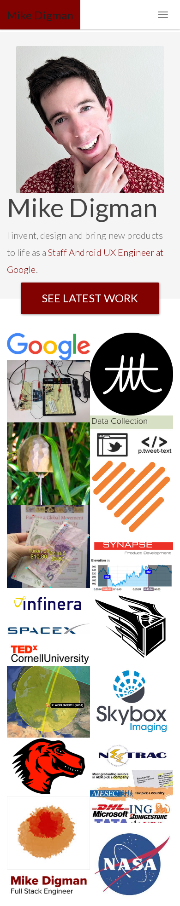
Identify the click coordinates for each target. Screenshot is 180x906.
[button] (90, 298)
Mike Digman (40, 15)
